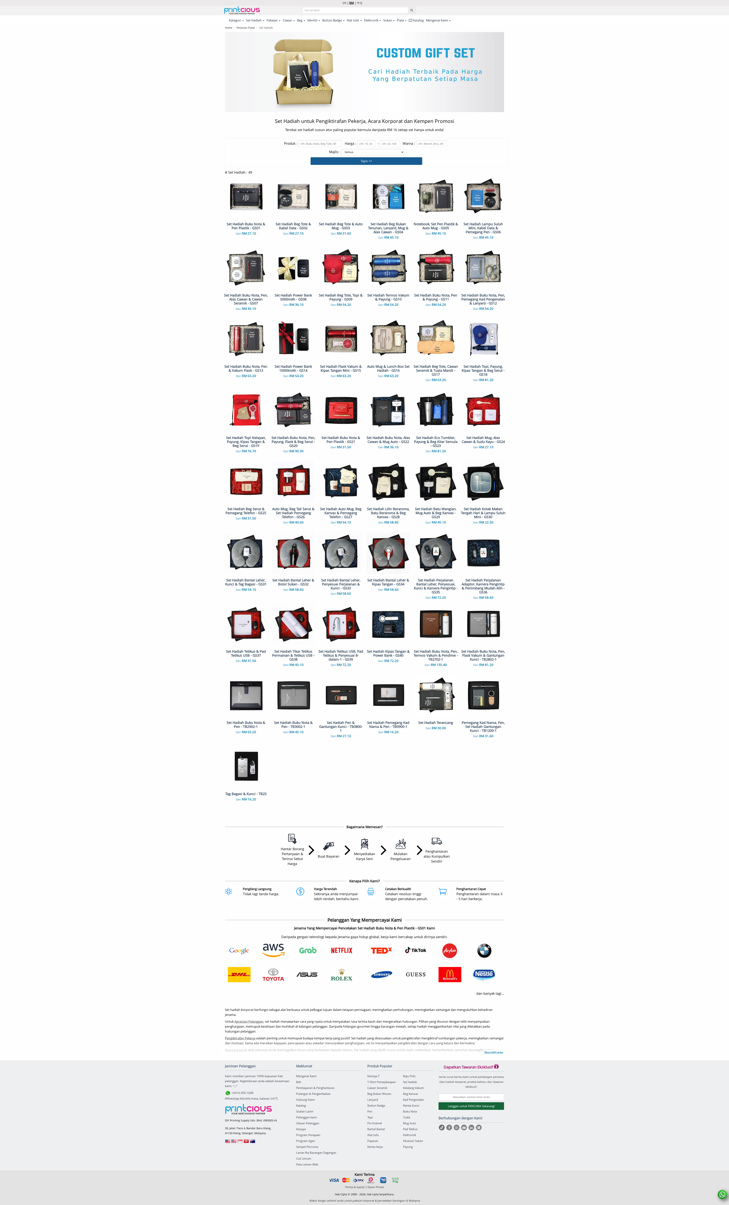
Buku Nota (410, 1111)
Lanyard (372, 1099)
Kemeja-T (373, 1076)
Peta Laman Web (307, 1164)
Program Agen (305, 1141)
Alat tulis (373, 1135)
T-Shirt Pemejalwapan (381, 1082)
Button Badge (376, 1105)
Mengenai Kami (306, 1076)
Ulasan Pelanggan (307, 1123)
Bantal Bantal (376, 1129)
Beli (298, 1082)
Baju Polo (409, 1076)
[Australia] (252, 1142)
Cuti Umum (303, 1158)
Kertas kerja (375, 1147)
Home (228, 27)
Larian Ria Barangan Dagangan (316, 1152)
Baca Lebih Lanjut (493, 1052)
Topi (370, 1117)
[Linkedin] (472, 1127)
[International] (227, 1142)
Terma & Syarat (354, 1187)
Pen (369, 1111)
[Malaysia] (234, 1142)
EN (344, 3)
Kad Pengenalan (413, 1099)
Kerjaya (301, 1129)
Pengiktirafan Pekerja (240, 1038)
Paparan (372, 1141)
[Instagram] (457, 1127)
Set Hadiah (410, 1082)
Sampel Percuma (307, 1147)
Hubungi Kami (305, 1099)
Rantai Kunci (411, 1105)
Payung (408, 1147)
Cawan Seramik (377, 1088)
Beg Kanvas (410, 1094)
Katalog (418, 20)
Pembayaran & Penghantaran (315, 1088)
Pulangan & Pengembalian (313, 1094)
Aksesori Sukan (413, 1141)
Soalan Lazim (304, 1111)
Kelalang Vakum (413, 1088)
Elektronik (409, 1135)
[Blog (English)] (479, 1128)
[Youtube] (464, 1127)
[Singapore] (240, 1142)
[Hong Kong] (246, 1142)
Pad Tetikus (410, 1129)
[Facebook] (449, 1127)
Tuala (406, 1117)
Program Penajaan (308, 1135)
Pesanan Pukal (246, 27)
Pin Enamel (374, 1123)
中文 (360, 3)
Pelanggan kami (306, 1117)
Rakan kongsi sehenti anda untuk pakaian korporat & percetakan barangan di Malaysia (364, 1200)
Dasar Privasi (376, 1187)
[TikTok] (442, 1127)
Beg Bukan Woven (379, 1094)
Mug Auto (409, 1123)
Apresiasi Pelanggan (248, 1021)
